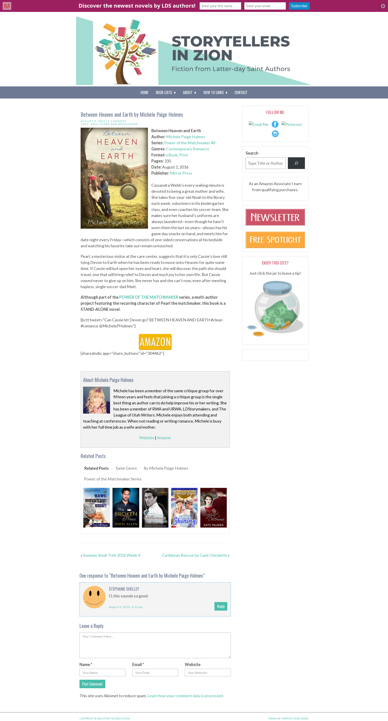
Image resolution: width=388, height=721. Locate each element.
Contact (241, 92)
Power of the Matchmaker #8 (189, 142)
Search (252, 153)
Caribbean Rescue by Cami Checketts (194, 555)
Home (144, 92)
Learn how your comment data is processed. (185, 695)
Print (183, 154)
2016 (94, 124)
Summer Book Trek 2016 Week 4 (111, 555)
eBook (172, 154)
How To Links (214, 92)
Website (146, 437)
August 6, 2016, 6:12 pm (126, 607)
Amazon (164, 437)
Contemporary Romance (187, 148)
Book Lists (165, 92)
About (188, 92)
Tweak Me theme (278, 718)
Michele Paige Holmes (185, 136)
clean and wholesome (119, 124)
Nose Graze (301, 718)
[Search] (296, 163)
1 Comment (117, 121)
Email (138, 664)
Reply (221, 606)
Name (85, 664)
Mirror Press (181, 173)
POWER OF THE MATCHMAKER (148, 297)
